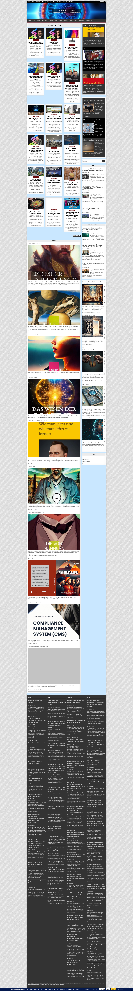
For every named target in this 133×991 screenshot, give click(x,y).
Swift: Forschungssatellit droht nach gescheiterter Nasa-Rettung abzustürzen (95, 739)
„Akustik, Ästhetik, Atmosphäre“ (53, 42)
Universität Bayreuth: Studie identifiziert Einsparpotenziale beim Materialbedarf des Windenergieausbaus (92, 190)
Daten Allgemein (89, 20)
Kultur (43, 1)
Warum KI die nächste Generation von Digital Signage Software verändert (36, 150)
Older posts (75, 235)
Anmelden (84, 459)
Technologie (44, 20)
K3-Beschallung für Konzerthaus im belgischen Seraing (72, 183)
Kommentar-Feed (86, 464)
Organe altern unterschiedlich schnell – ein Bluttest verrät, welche (76, 852)
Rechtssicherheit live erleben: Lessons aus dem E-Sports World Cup (54, 213)
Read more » (100, 313)
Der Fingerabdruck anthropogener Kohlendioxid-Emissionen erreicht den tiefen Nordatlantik (36, 816)
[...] (32, 286)
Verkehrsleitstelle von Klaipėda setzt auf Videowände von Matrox (35, 77)
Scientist (32, 46)
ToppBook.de (49, 1)
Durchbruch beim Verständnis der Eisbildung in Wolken (57, 699)
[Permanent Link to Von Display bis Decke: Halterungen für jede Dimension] (72, 109)
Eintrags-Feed (85, 462)
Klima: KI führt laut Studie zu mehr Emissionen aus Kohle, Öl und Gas (56, 743)
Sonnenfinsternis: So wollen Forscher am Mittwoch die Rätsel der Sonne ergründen (95, 841)
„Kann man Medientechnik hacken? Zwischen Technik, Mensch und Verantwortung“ (72, 86)
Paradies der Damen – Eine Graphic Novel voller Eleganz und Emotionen (92, 285)
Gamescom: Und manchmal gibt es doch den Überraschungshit (92, 231)
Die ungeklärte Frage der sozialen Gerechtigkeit (38, 600)
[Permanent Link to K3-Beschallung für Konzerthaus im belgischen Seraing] (72, 173)
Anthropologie (31, 381)
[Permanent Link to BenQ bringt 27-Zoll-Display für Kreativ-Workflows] (72, 36)
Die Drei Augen (31, 289)
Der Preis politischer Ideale (88, 352)
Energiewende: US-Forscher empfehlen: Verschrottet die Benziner (56, 786)
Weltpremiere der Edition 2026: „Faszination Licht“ (54, 76)
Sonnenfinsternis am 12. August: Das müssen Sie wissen (94, 903)
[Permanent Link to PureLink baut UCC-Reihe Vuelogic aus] (72, 140)
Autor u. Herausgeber (57, 1)
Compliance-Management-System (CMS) (37, 424)
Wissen (33, 1)
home (29, 1)
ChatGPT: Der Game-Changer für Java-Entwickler (39, 646)
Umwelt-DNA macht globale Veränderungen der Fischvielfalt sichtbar (56, 846)
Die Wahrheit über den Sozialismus (35, 512)
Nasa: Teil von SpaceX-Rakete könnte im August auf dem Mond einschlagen (96, 944)
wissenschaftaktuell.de (66, 10)
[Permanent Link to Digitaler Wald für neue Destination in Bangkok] (36, 171)
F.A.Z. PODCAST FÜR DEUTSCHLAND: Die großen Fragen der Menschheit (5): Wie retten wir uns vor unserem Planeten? (36, 840)
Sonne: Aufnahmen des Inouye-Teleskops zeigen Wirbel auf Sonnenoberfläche (96, 863)
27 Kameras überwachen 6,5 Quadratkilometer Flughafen (54, 117)
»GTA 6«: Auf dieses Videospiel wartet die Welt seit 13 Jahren (93, 267)
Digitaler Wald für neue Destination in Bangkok (35, 179)
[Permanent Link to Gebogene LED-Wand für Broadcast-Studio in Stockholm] (54, 172)
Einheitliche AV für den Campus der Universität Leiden (54, 150)
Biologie (65, 20)
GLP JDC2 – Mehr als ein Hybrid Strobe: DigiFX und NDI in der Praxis (35, 43)
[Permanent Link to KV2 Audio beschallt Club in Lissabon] (36, 110)
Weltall (38, 20)
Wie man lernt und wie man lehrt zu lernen (37, 243)
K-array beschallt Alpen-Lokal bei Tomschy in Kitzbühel (55, 825)
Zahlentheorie (86, 25)
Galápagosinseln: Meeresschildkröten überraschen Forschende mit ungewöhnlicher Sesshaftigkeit (37, 717)
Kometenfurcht (86, 49)
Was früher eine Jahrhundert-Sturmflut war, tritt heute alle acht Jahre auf (56, 866)
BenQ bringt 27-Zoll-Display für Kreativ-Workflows (72, 47)
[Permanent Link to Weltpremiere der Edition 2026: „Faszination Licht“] (54, 68)
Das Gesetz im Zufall (87, 73)
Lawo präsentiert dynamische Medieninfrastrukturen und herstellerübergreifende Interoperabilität (72, 215)
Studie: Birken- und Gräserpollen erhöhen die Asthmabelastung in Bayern (75, 737)
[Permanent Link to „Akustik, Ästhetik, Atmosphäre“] (54, 33)
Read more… (70, 714)
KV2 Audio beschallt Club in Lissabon (35, 119)
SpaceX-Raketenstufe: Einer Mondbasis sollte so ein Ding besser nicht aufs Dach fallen (96, 884)
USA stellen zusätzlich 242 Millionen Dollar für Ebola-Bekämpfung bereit (75, 914)
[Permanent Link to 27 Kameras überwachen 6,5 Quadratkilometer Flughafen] (54, 109)
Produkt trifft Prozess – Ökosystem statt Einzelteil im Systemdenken (92, 248)
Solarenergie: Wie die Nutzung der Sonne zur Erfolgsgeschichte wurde (92, 172)
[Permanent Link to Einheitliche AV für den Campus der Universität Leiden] (54, 141)
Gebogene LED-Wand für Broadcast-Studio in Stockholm (54, 181)
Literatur (38, 1)
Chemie (76, 20)
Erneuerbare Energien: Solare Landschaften (90, 211)
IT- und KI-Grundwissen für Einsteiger (36, 557)
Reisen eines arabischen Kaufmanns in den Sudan (39, 469)
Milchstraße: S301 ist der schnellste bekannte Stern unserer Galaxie (95, 760)
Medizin (71, 20)
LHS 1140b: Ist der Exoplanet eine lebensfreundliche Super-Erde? (95, 963)
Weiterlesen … (97, 184)
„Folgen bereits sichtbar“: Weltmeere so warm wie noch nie (35, 880)
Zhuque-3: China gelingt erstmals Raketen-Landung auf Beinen (95, 779)
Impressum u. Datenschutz (68, 1)
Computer (51, 20)
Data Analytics (85, 387)
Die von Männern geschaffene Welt (36, 335)
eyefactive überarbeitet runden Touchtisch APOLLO (36, 212)
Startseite (29, 20)
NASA (34, 20)
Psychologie (81, 20)
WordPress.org (85, 466)
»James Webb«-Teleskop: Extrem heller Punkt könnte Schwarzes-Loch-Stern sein (95, 820)
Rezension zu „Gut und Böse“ (88, 318)
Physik (56, 20)
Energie (61, 20)
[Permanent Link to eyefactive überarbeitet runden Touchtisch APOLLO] (36, 203)
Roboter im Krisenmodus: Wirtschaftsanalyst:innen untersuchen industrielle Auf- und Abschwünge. (91, 100)
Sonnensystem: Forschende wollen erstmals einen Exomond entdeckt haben (95, 923)
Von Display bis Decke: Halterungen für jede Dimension (72, 117)
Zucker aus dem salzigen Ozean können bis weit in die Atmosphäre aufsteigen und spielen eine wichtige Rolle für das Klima (56, 765)
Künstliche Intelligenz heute (88, 420)
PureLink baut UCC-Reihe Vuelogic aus (72, 149)
